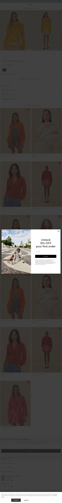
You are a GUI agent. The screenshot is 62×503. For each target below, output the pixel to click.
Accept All (16, 500)
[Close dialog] (59, 231)
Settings (26, 500)
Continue (45, 256)
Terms (45, 264)
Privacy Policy (41, 264)
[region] (31, 497)
